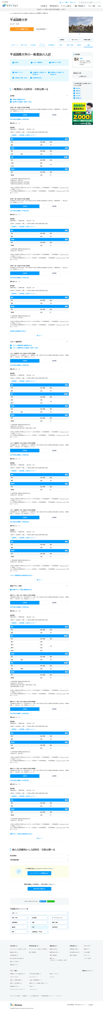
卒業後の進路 (87, 39)
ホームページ (64, 187)
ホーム (11, 13)
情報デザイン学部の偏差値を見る (22, 589)
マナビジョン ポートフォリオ (16, 989)
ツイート (43, 901)
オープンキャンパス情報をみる (39, 873)
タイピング (52, 976)
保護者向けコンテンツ (87, 970)
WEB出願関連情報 (40, 29)
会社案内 (90, 1004)
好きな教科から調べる (74, 952)
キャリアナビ (32, 976)
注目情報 (34, 917)
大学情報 (14, 13)
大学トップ (14, 913)
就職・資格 (55, 922)
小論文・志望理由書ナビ (35, 980)
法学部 (16, 62)
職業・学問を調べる (80, 6)
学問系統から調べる (74, 949)
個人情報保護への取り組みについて (76, 1004)
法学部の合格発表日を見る (18, 331)
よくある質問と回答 (34, 995)
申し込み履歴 (87, 952)
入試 (33, 927)
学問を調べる (73, 946)
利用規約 (25, 995)
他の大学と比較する (39, 888)
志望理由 (62, 39)
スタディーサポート (14, 976)
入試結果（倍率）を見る (21, 77)
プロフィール (87, 955)
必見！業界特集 (32, 952)
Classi (31, 986)
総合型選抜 (13, 855)
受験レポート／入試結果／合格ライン (38, 983)
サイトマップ (59, 995)
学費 (33, 922)
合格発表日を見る (37, 77)
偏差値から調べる (14, 952)
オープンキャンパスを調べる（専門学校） (38, 949)
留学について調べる (14, 961)
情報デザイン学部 (56, 62)
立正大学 (78, 95)
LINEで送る (51, 901)
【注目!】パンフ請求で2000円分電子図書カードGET (51, 9)
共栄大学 (78, 93)
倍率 (13, 931)
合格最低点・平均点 (37, 931)
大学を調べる (44, 6)
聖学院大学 (79, 98)
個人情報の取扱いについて (47, 995)
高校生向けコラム (14, 964)
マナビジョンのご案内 (15, 995)
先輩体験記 (14, 922)
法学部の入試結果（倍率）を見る (22, 102)
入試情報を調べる (14, 955)
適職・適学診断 (53, 955)
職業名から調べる (54, 949)
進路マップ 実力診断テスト (16, 983)
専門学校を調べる (54, 6)
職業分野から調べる (54, 952)
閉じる (38, 335)
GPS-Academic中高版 (34, 973)
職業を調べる (53, 946)
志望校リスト (87, 949)
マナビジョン (10, 5)
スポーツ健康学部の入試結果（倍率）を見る (25, 347)
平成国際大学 (26, 13)
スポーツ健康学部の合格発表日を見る (21, 575)
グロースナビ (32, 989)
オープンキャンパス (57, 917)
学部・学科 (14, 917)
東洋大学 (78, 88)
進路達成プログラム (14, 986)
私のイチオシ (75, 39)
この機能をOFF (83, 76)
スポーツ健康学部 (37, 62)
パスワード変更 (87, 958)
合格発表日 (55, 927)
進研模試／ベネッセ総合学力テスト (18, 973)
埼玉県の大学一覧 (20, 13)
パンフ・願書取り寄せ (22, 29)
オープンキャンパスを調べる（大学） (18, 949)
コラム (99, 6)
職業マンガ (58, 959)
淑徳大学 (78, 90)
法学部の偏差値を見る (18, 99)
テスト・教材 (91, 6)
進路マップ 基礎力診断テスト (16, 980)
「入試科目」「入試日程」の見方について (22, 135)
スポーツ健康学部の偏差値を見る (22, 345)
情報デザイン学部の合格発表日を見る (21, 834)
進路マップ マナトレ (54, 973)
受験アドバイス (19, 72)
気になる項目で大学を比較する (17, 958)
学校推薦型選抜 (14, 860)
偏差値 (13, 927)
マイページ (86, 946)
